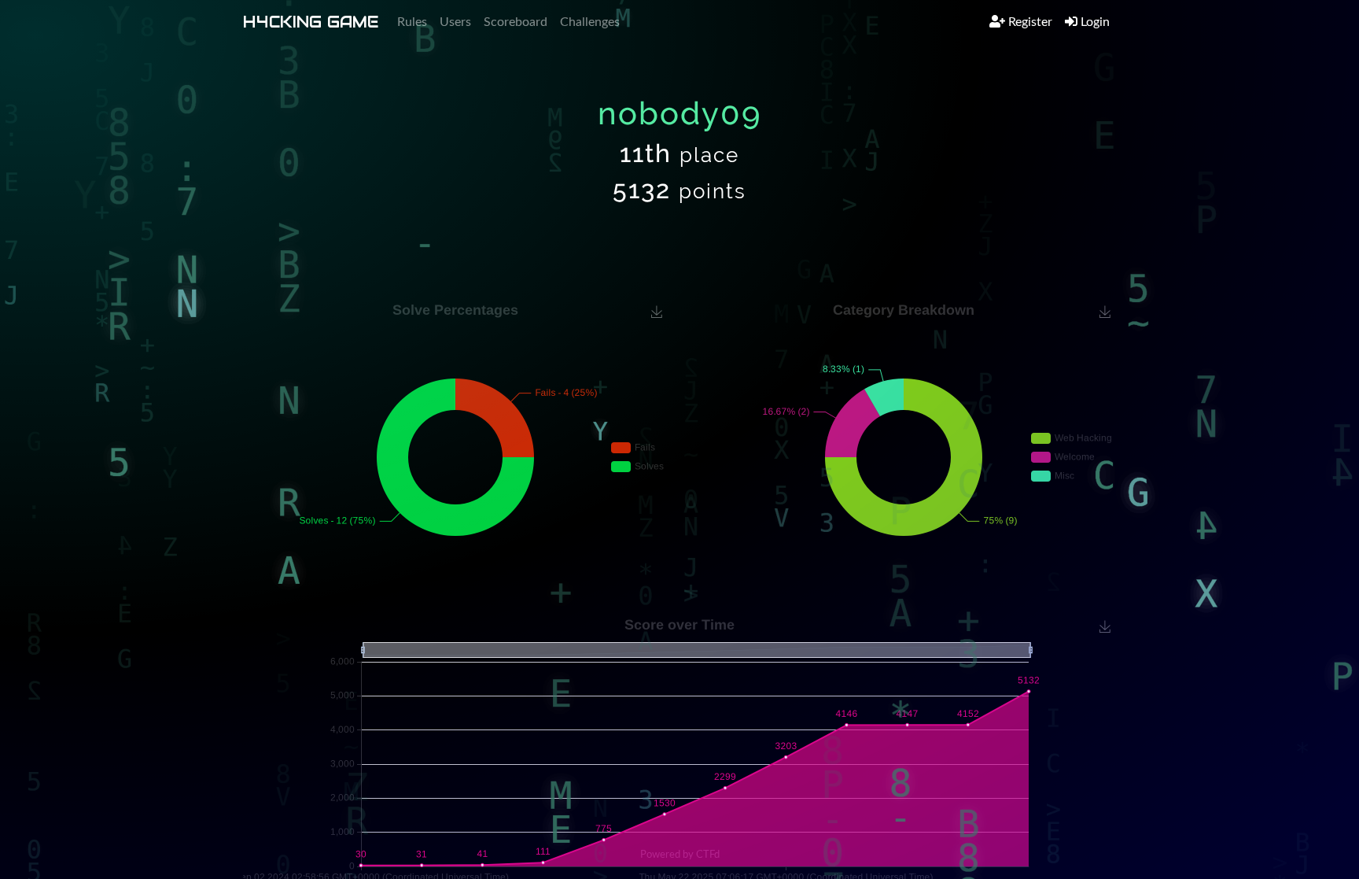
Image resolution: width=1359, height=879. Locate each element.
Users (455, 22)
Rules (412, 22)
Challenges (590, 22)
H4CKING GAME (310, 22)
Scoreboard (515, 22)
